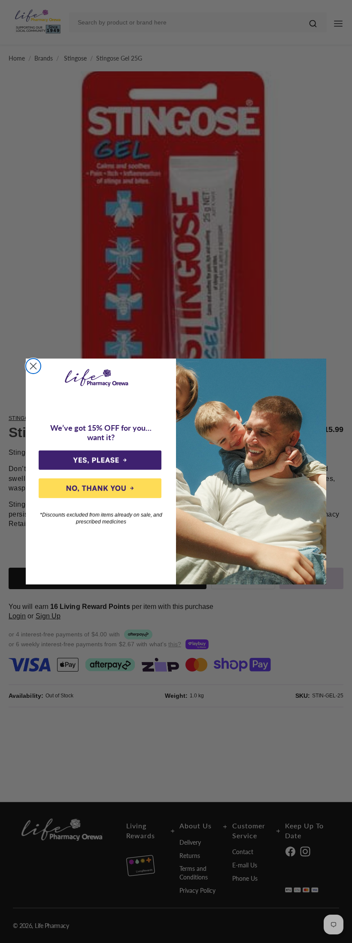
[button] (100, 460)
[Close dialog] (33, 366)
